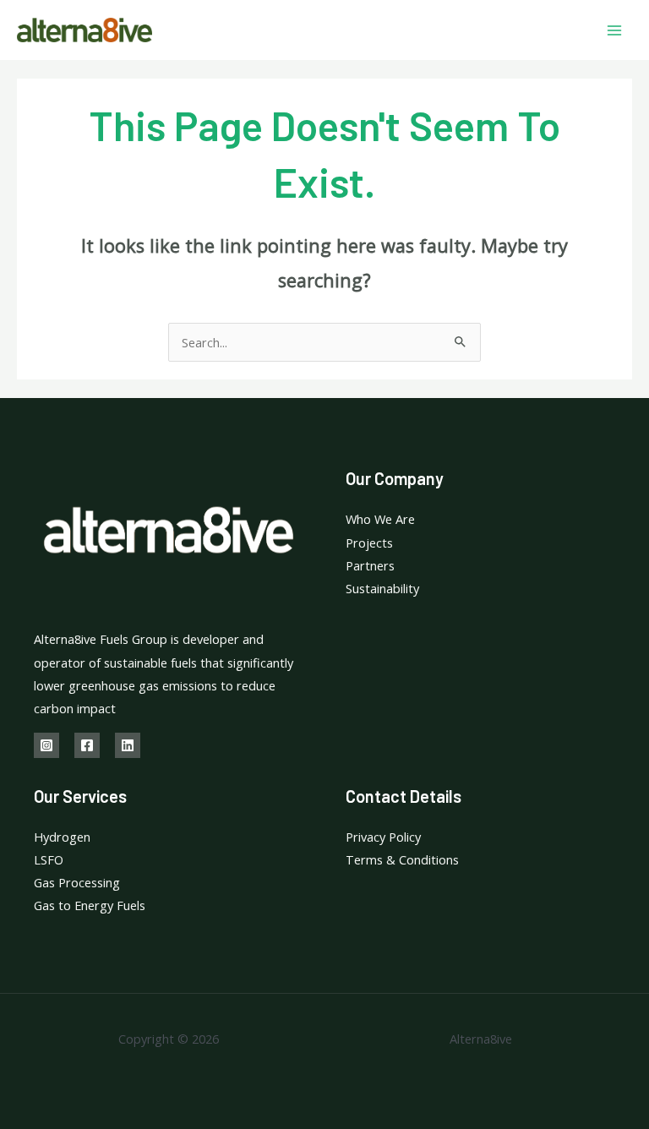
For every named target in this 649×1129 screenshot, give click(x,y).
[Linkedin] (127, 745)
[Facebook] (87, 745)
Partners (370, 565)
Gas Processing (77, 882)
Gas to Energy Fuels (89, 905)
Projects (369, 542)
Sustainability (382, 588)
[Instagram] (46, 745)
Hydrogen (62, 836)
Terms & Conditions (402, 859)
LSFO (48, 859)
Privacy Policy (383, 836)
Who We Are (380, 518)
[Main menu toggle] (614, 30)
